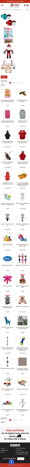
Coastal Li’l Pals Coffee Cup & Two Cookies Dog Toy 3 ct (7, 204)
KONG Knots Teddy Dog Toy (22, 306)
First (3, 82)
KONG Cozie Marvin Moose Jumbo (22, 286)
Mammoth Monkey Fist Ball (7, 368)
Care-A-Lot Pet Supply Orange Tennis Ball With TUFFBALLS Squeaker (22, 184)
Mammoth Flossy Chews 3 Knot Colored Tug (7, 348)
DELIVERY (20, 1)
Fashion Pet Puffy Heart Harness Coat (7, 163)
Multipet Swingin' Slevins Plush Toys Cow (22, 410)
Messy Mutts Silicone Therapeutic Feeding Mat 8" (22, 369)
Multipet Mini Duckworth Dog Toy (7, 410)
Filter (4, 77)
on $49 (11, 1)
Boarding (18, 452)
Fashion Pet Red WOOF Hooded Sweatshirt (22, 163)
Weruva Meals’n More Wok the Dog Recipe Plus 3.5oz (7, 101)
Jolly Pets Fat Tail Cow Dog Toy (7, 224)
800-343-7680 (24, 454)
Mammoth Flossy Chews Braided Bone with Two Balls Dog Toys (22, 349)
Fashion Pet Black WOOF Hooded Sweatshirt (7, 142)
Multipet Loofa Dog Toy (22, 389)
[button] (11, 462)
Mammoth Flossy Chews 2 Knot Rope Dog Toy (22, 328)
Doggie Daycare (24, 452)
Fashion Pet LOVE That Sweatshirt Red (22, 142)
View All (3, 85)
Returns (2, 452)
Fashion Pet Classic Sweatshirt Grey (22, 121)
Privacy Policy (19, 450)
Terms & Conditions (21, 448)
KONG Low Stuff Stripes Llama (7, 328)
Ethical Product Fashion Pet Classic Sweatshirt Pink (7, 121)
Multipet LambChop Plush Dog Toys (7, 389)
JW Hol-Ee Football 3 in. (7, 265)
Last (22, 82)
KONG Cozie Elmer (7, 286)
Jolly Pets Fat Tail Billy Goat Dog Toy (22, 204)
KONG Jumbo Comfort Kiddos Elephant (7, 307)
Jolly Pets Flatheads (7, 244)
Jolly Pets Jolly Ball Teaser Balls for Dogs (22, 245)
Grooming (18, 454)
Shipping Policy (4, 450)
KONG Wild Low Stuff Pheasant (22, 101)
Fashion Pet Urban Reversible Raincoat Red (7, 183)
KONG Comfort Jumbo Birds (22, 265)
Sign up (21, 459)
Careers (2, 448)
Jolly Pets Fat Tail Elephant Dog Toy (22, 224)
